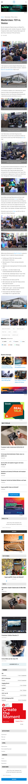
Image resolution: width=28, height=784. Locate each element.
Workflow (15, 335)
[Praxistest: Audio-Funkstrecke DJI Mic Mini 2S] (14, 601)
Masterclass (20, 328)
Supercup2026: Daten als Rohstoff (9, 487)
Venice (15, 332)
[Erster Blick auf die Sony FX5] (14, 648)
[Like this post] (10, 341)
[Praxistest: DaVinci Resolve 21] (14, 625)
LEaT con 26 (5, 693)
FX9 (13, 328)
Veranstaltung (6, 335)
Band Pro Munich (18, 253)
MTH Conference (6, 678)
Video (14, 211)
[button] (25, 306)
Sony (9, 332)
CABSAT (4, 688)
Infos (23, 137)
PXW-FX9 (4, 332)
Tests (4, 584)
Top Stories (6, 556)
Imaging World (5, 683)
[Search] (26, 2)
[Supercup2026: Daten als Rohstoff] (14, 567)
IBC (3, 673)
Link (16, 199)
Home (2, 17)
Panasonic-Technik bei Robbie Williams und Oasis (13, 480)
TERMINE (5, 670)
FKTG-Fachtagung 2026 (7, 698)
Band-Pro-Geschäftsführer (7, 69)
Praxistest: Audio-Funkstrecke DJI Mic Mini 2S (12, 447)
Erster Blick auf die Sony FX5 (10, 659)
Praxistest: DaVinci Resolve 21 (10, 635)
